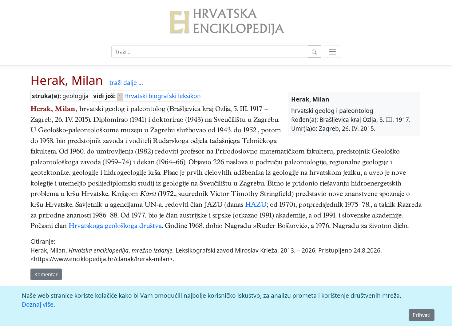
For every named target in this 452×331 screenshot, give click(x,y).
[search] (332, 52)
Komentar (46, 274)
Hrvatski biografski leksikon (162, 96)
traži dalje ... (126, 82)
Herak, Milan (66, 80)
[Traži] (314, 52)
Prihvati (421, 315)
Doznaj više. (38, 304)
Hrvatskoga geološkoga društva (115, 226)
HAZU (256, 205)
